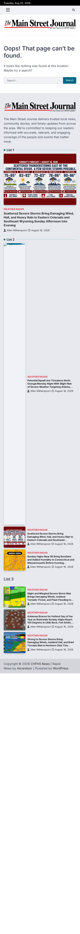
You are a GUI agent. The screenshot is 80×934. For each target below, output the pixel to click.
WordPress (60, 668)
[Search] (73, 10)
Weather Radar (14, 209)
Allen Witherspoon (17, 230)
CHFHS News (40, 664)
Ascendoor (24, 668)
